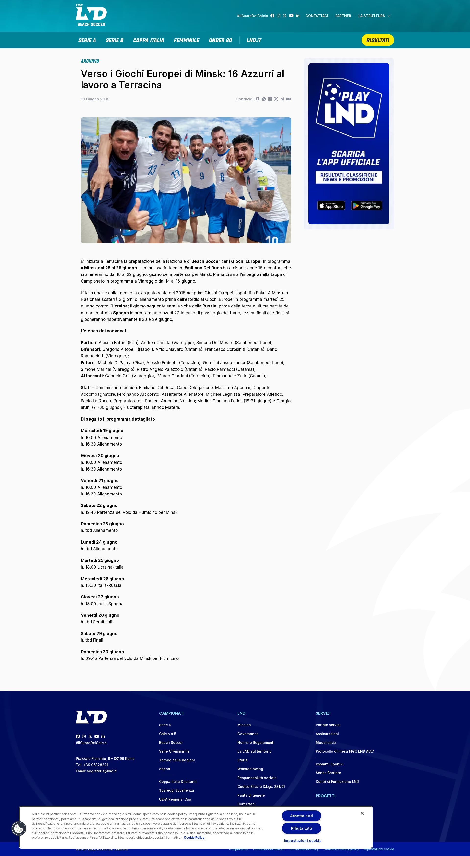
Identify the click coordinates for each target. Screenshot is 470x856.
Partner (343, 16)
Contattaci (317, 16)
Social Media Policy (304, 849)
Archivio (90, 60)
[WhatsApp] (264, 99)
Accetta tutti (301, 816)
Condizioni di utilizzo (269, 849)
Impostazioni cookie (379, 849)
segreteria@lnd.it (102, 771)
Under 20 (220, 40)
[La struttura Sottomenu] (389, 16)
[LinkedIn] (299, 15)
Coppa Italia (148, 40)
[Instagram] (280, 15)
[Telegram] (282, 99)
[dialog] (196, 827)
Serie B (114, 40)
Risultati (377, 40)
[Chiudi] (362, 813)
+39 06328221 (95, 765)
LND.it (254, 40)
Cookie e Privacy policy (341, 849)
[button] (19, 828)
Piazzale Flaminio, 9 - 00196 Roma (105, 759)
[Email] (288, 99)
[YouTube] (292, 15)
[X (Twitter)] (286, 15)
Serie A (87, 40)
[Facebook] (273, 15)
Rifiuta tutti (301, 828)
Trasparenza (238, 849)
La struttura (371, 16)
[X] (276, 99)
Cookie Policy (194, 838)
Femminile (186, 40)
